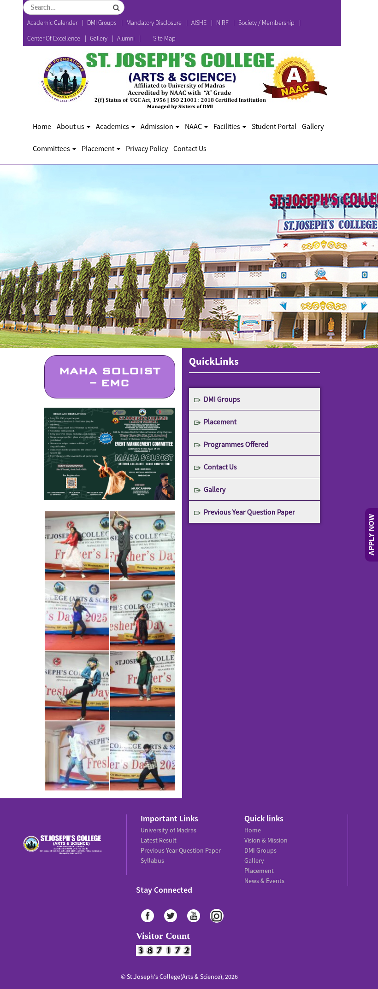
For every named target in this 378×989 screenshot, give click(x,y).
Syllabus (152, 860)
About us (71, 126)
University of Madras (168, 830)
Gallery (98, 38)
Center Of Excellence (53, 38)
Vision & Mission (266, 840)
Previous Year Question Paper (249, 511)
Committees (52, 148)
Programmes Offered (236, 444)
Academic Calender (52, 22)
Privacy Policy (147, 148)
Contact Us (190, 148)
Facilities (227, 126)
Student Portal (274, 126)
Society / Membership (266, 22)
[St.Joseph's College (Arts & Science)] (182, 81)
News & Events (264, 881)
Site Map (164, 38)
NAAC (194, 126)
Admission (158, 126)
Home (42, 126)
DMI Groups (102, 22)
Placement (99, 148)
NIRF (222, 22)
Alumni (126, 38)
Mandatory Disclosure (154, 22)
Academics (113, 126)
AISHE (199, 22)
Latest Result (159, 840)
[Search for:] (73, 7)
